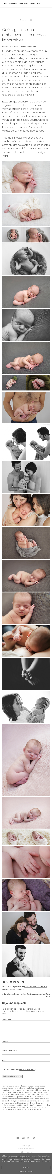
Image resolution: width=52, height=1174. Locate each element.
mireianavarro (31, 46)
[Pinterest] (34, 1138)
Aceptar (26, 1167)
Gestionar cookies (26, 1171)
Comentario (7, 1019)
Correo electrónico (9, 1050)
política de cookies (26, 1152)
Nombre (5, 1041)
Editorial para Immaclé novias (14, 994)
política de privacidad (27, 1069)
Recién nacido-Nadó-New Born (35, 987)
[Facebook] (18, 1138)
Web (3, 1060)
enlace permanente (17, 989)
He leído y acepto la (20, 1069)
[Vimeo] (23, 1138)
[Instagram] (29, 1138)
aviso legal (26, 1145)
